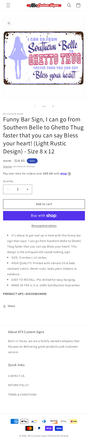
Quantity (8, 181)
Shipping (7, 166)
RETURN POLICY (18, 385)
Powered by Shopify (58, 435)
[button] (8, 5)
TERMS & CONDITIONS (22, 394)
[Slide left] (34, 106)
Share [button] (11, 306)
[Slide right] (53, 106)
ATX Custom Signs (37, 435)
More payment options (44, 225)
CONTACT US (16, 376)
